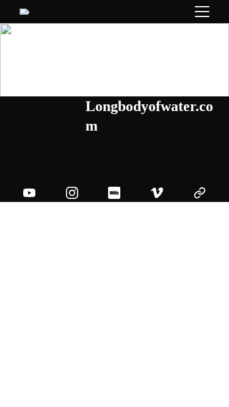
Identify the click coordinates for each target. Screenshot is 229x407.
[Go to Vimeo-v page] (163, 193)
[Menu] (202, 11)
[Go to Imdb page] (120, 193)
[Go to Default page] (200, 193)
